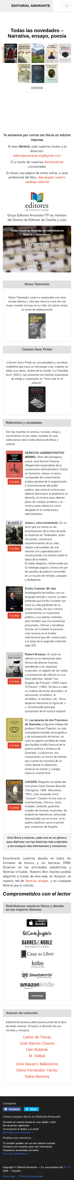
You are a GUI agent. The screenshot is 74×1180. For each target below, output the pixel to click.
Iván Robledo (37, 1049)
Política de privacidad (31, 1176)
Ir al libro (14, 481)
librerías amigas (36, 880)
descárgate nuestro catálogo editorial (45, 179)
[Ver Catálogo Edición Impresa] (37, 115)
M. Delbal (37, 1055)
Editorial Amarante (30, 6)
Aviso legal (9, 1176)
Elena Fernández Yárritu (37, 1070)
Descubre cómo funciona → (18, 1132)
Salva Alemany (37, 1076)
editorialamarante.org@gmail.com (37, 155)
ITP (65, 1167)
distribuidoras (53, 161)
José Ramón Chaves (37, 1043)
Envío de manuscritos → (16, 1153)
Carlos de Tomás (37, 1037)
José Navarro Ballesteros (37, 1064)
